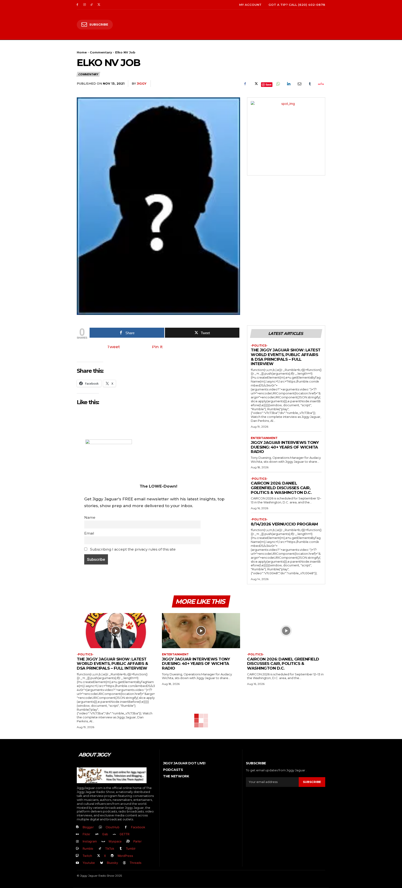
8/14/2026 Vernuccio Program (284, 524)
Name (89, 517)
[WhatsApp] (277, 83)
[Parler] (128, 841)
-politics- (259, 345)
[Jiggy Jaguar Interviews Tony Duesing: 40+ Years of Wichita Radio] (201, 630)
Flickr (86, 834)
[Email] (299, 83)
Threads (135, 863)
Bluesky (112, 863)
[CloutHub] (100, 827)
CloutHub (112, 827)
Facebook (138, 827)
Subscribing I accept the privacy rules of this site (132, 549)
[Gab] (96, 834)
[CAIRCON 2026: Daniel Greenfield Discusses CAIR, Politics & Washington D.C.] (286, 630)
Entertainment (264, 438)
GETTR (124, 834)
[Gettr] (320, 83)
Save (268, 84)
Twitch (87, 856)
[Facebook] (77, 4)
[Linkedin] (288, 83)
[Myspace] (103, 841)
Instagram (90, 841)
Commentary (101, 52)
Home (82, 52)
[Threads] (124, 863)
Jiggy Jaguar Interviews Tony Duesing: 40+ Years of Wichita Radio (285, 447)
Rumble (88, 848)
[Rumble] (77, 848)
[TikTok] (91, 4)
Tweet (113, 346)
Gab (105, 834)
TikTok (109, 848)
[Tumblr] (310, 83)
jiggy (141, 83)
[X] (98, 4)
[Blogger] (77, 827)
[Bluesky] (101, 863)
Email (89, 533)
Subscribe (312, 782)
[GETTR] (114, 834)
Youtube (89, 863)
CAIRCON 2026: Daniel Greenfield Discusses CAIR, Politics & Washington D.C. (281, 488)
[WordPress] (112, 855)
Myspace (115, 841)
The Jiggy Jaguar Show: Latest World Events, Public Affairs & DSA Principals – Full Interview (286, 357)
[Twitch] (77, 855)
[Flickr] (77, 834)
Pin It (157, 346)
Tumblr (131, 848)
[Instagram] (84, 4)
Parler (137, 841)
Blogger (88, 827)
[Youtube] (77, 863)
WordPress (125, 856)
